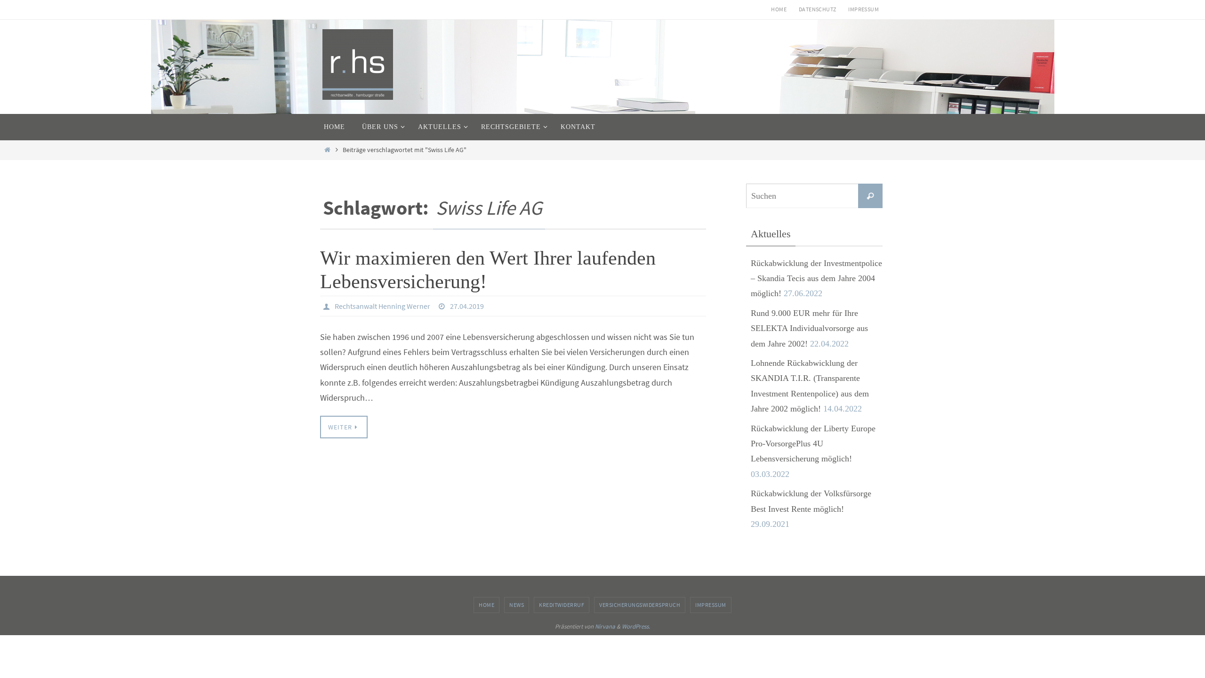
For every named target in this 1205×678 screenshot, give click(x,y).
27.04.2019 (467, 306)
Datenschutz (817, 9)
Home (779, 9)
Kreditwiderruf (561, 604)
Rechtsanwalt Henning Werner (382, 306)
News (516, 604)
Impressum (863, 9)
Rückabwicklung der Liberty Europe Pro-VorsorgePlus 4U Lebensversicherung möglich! (813, 444)
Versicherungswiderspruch (639, 604)
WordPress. (636, 626)
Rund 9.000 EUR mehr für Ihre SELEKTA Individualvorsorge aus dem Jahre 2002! (809, 328)
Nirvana (605, 626)
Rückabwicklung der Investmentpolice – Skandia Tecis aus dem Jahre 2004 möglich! (816, 278)
